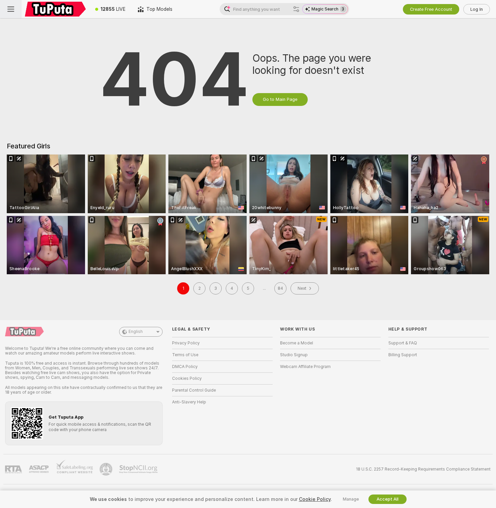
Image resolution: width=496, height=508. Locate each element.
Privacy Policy (186, 343)
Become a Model (296, 343)
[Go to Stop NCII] (139, 469)
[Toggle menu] (11, 9)
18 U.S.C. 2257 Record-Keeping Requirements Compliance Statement (423, 469)
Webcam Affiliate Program (305, 366)
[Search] (296, 9)
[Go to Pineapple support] (107, 469)
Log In (476, 9)
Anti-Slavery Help (189, 402)
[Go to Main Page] (55, 9)
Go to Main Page (280, 99)
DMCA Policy (185, 366)
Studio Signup (294, 354)
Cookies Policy (187, 378)
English (136, 331)
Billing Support (402, 354)
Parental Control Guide (194, 390)
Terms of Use (185, 354)
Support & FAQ (402, 343)
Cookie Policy (315, 499)
